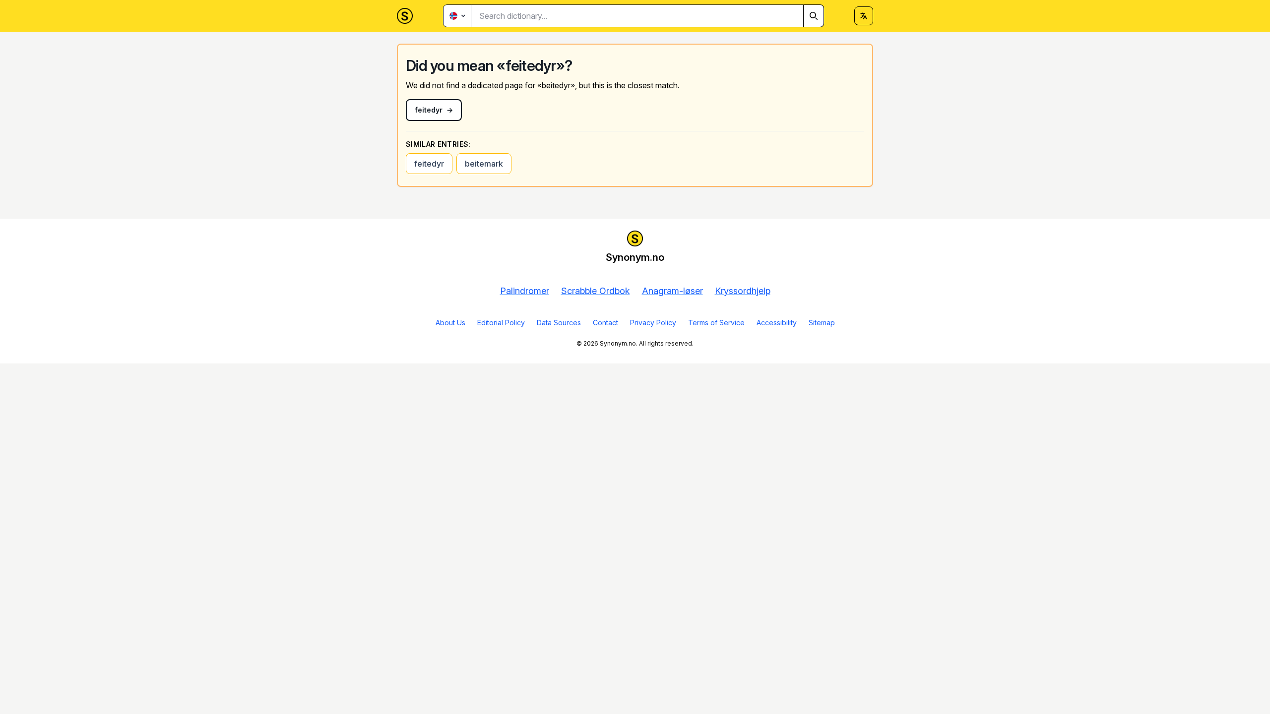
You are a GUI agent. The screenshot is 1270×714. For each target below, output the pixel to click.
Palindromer (524, 291)
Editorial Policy (501, 322)
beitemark (484, 164)
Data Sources (559, 322)
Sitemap (822, 322)
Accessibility (777, 322)
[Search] (813, 15)
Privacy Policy (653, 322)
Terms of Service (716, 322)
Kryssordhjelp (742, 291)
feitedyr (429, 164)
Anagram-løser (672, 291)
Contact (605, 322)
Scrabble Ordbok (595, 291)
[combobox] (647, 15)
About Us (450, 322)
